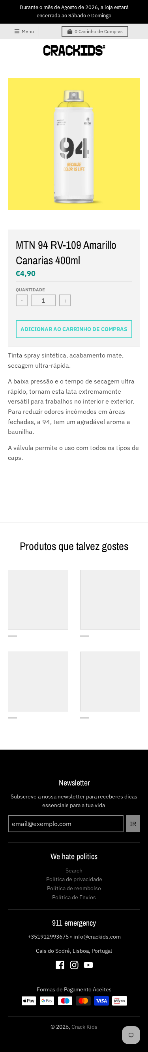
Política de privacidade (74, 879)
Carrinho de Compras (99, 31)
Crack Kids (84, 1026)
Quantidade (30, 290)
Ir (133, 824)
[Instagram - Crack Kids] (74, 965)
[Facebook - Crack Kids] (60, 965)
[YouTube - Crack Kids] (88, 965)
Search (74, 870)
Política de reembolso (74, 888)
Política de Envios (74, 897)
